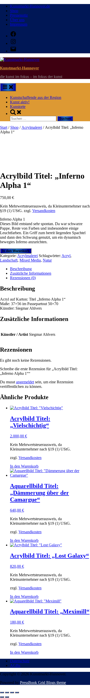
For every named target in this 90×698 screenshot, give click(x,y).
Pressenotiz (19, 15)
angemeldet (25, 382)
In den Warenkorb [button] (24, 466)
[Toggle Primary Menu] (8, 87)
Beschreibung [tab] (21, 269)
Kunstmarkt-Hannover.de (30, 6)
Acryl (66, 256)
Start (3, 127)
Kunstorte (18, 106)
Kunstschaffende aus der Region (35, 97)
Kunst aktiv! (20, 102)
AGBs (15, 665)
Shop (14, 11)
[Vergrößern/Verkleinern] (2, 692)
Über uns (17, 20)
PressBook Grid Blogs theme (43, 682)
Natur (47, 260)
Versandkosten (43, 211)
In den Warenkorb (16, 251)
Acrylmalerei (32, 127)
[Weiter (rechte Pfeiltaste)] (7, 697)
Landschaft (9, 260)
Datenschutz (20, 661)
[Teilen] (12, 692)
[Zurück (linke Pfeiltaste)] (2, 697)
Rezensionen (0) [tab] (23, 278)
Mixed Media (30, 260)
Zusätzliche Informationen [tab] (30, 273)
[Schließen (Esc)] (17, 692)
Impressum (18, 24)
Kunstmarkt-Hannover (19, 68)
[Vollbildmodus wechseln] (7, 692)
